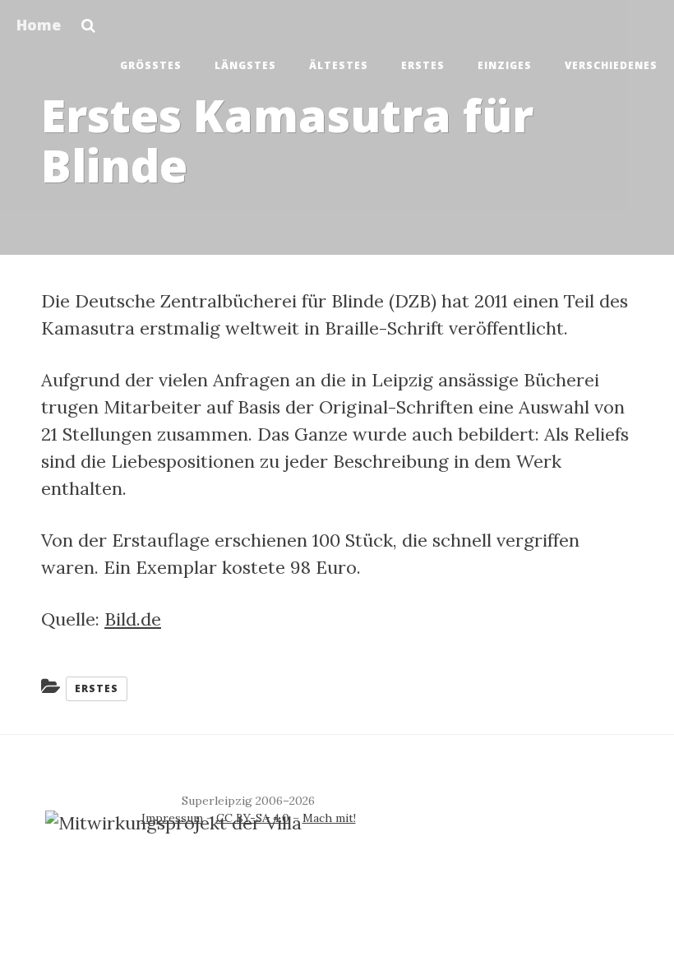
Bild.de (132, 618)
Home (38, 25)
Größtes (151, 65)
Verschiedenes (611, 65)
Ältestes (338, 65)
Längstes (245, 65)
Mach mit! (329, 818)
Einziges (505, 65)
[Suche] (88, 20)
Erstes (423, 65)
